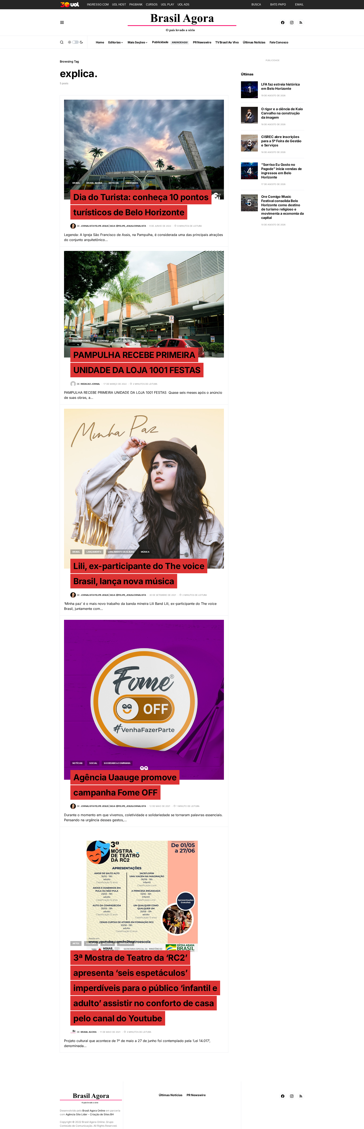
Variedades (132, 183)
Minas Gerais (122, 340)
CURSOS (152, 4)
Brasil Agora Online (93, 1110)
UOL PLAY (167, 4)
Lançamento (94, 551)
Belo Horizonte (81, 340)
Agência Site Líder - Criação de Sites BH (90, 1114)
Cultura (91, 943)
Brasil (76, 183)
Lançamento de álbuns (121, 551)
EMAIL (299, 4)
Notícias (114, 183)
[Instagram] (291, 22)
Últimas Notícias (170, 1095)
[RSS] (300, 22)
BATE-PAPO (278, 4)
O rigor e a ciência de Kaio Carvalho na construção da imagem (282, 113)
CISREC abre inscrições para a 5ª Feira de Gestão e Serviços (281, 141)
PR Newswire (196, 1095)
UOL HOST (119, 4)
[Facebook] (282, 22)
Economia (102, 340)
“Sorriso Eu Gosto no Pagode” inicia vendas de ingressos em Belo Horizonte (281, 170)
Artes (75, 943)
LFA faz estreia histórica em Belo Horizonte (280, 86)
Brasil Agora (94, 183)
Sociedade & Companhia (117, 763)
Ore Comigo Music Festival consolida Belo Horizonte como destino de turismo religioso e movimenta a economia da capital (282, 207)
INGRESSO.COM (98, 4)
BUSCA (256, 4)
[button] (62, 22)
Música (145, 551)
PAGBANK (136, 4)
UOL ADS (183, 4)
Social (93, 763)
